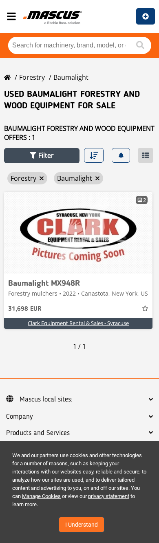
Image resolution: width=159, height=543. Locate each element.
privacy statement (108, 496)
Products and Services (38, 433)
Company (19, 416)
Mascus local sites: (46, 399)
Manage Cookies (41, 496)
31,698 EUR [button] (25, 309)
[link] (78, 233)
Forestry (32, 77)
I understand (81, 524)
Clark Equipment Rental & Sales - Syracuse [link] (78, 323)
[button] (42, 155)
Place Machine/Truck (145, 16)
